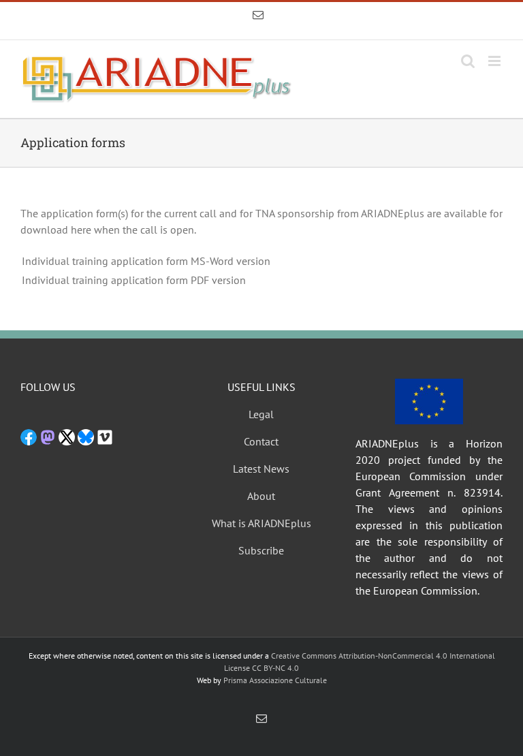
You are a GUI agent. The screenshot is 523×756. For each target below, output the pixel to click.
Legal (261, 414)
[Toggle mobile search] (468, 61)
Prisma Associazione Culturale (275, 680)
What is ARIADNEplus (261, 523)
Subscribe (261, 550)
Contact (261, 441)
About (261, 496)
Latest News (261, 468)
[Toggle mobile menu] (495, 61)
